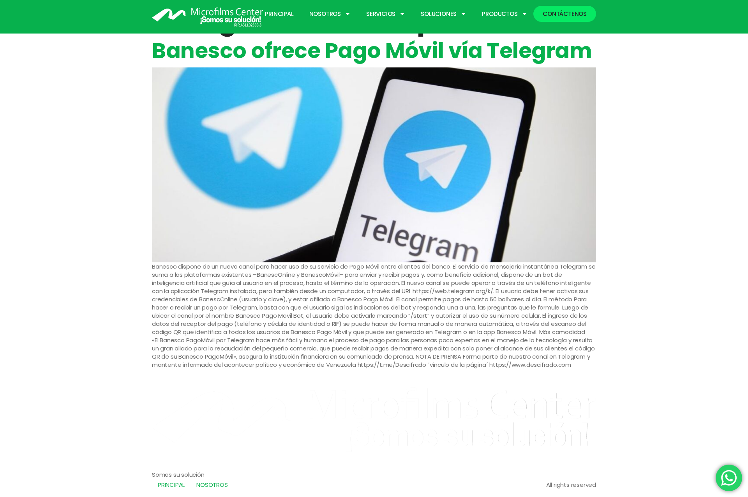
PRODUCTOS (499, 14)
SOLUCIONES (439, 14)
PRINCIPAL (279, 14)
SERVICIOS (380, 14)
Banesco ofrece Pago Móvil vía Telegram (372, 50)
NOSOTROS (325, 14)
